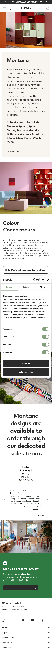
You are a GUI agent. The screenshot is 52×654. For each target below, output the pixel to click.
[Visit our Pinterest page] (22, 620)
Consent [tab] (9, 287)
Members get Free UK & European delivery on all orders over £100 (25, 2)
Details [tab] (26, 287)
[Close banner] (48, 280)
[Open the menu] (4, 8)
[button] (5, 500)
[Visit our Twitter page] (42, 620)
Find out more (21, 588)
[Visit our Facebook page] (13, 620)
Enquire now (13, 151)
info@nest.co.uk (21, 609)
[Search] (9, 8)
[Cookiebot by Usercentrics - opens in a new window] (33, 280)
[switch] (45, 337)
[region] (26, 499)
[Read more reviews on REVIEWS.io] (26, 480)
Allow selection (26, 372)
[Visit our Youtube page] (32, 620)
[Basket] (47, 8)
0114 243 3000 (17, 607)
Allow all (26, 364)
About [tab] (42, 287)
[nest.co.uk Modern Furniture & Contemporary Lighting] (26, 8)
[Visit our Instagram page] (3, 620)
